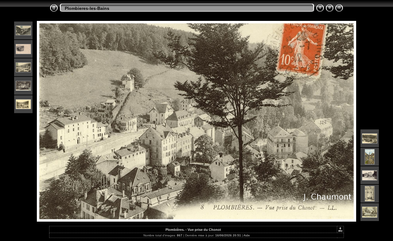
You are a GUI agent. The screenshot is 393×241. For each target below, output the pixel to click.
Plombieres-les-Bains (87, 8)
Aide (246, 235)
